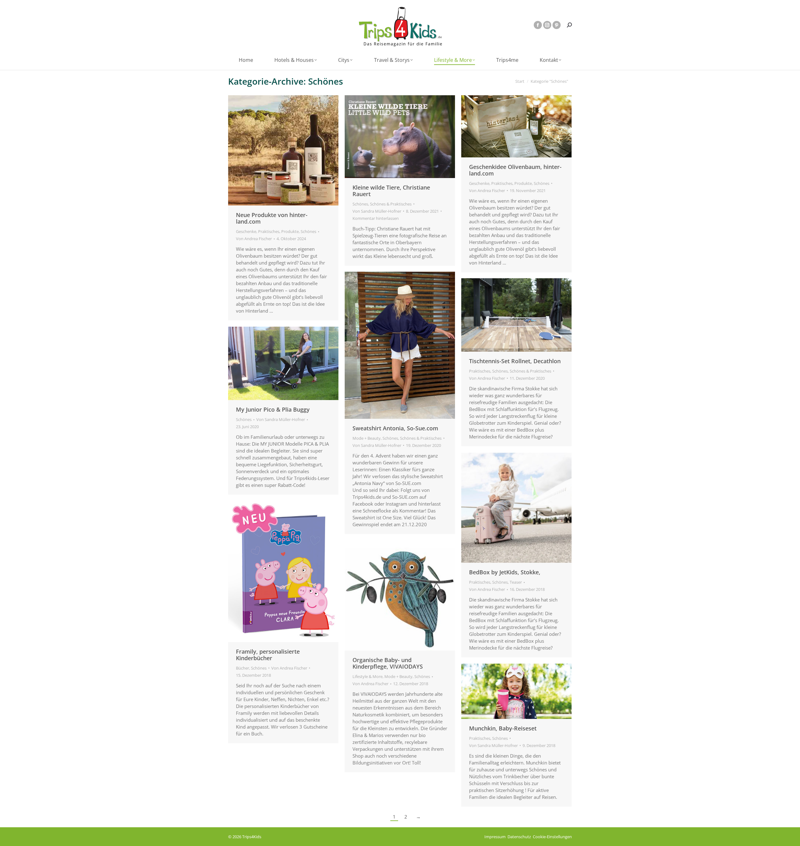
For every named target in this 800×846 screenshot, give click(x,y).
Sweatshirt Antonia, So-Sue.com (395, 428)
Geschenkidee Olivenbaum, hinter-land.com (515, 170)
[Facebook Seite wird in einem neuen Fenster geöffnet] (538, 25)
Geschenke (246, 231)
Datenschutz (519, 836)
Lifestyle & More (367, 676)
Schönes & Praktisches (391, 204)
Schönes (308, 231)
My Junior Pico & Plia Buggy (273, 409)
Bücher (242, 668)
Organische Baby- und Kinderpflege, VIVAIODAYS (387, 663)
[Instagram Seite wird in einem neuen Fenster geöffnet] (547, 25)
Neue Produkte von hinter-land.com (272, 218)
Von (254, 238)
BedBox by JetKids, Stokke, (504, 572)
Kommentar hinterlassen (375, 218)
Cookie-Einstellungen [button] (552, 836)
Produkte (290, 231)
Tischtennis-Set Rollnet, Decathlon (515, 361)
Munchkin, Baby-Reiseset (503, 728)
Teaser (516, 582)
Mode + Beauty (366, 438)
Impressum (495, 836)
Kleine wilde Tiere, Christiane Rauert (391, 191)
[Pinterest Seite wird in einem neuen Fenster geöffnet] (556, 25)
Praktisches (268, 231)
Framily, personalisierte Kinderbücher (268, 655)
